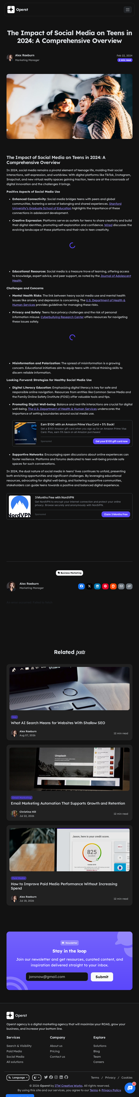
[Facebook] (51, 1077)
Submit (102, 976)
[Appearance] (36, 1078)
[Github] (66, 1077)
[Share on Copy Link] (129, 586)
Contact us (57, 1056)
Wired (108, 225)
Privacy (110, 1077)
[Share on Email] (121, 586)
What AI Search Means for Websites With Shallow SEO (58, 722)
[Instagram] (56, 1077)
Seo (14, 716)
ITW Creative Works (69, 1085)
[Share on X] (89, 586)
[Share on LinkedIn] (97, 586)
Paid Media (18, 877)
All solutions (15, 1062)
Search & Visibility (19, 1046)
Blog (96, 1051)
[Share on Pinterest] (105, 586)
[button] (130, 1088)
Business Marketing (71, 572)
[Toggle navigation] (128, 9)
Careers (98, 1062)
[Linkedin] (61, 1077)
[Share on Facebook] (81, 586)
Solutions (99, 1046)
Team (97, 1056)
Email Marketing (21, 797)
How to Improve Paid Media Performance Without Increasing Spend (64, 885)
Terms (95, 1077)
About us (56, 1046)
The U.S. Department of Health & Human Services (62, 408)
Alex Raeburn (24, 55)
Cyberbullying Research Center (62, 317)
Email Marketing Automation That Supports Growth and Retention (68, 802)
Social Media (15, 1056)
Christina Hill (28, 811)
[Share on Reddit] (113, 586)
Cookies (126, 1077)
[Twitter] (46, 1077)
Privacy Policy (111, 1090)
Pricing (55, 1051)
